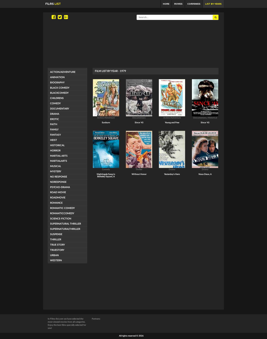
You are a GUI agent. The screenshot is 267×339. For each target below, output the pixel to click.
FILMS (53, 4)
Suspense (56, 234)
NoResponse (58, 182)
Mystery (55, 171)
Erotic (54, 119)
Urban (54, 255)
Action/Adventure (62, 72)
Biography (57, 82)
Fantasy (55, 135)
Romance (56, 203)
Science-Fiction (60, 218)
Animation (57, 77)
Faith (53, 124)
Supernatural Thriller (65, 224)
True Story (57, 245)
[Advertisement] (133, 44)
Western (56, 260)
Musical (55, 166)
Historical (57, 145)
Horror (55, 150)
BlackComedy (59, 93)
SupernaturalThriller (65, 229)
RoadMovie (57, 197)
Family (54, 129)
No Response (58, 177)
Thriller (55, 239)
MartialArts (58, 161)
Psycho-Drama (60, 187)
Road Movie (58, 192)
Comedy (55, 103)
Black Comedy (59, 88)
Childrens (57, 98)
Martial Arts (59, 156)
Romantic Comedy (62, 208)
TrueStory (57, 250)
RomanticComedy (62, 213)
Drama (54, 114)
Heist (53, 140)
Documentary (59, 108)
